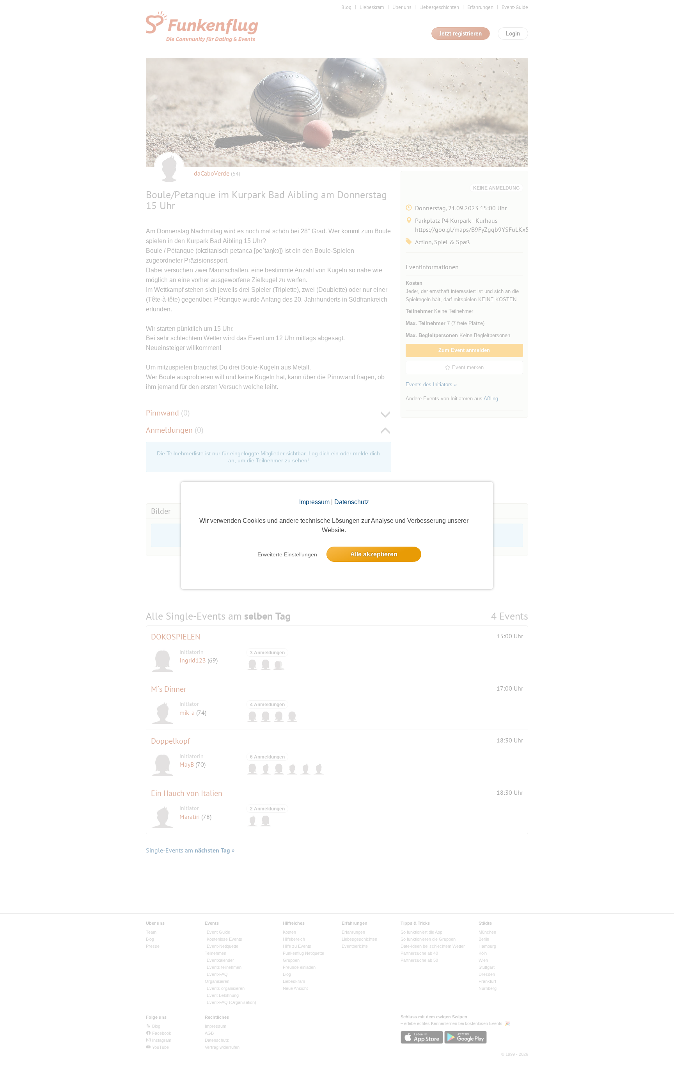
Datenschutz (351, 502)
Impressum (314, 502)
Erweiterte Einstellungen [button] (287, 554)
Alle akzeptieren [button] (373, 554)
